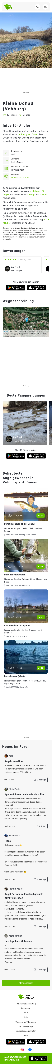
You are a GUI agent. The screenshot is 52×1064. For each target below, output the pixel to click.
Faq (26, 1035)
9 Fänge (31, 194)
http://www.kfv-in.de (20, 178)
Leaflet (5, 331)
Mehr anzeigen (26, 983)
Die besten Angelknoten (26, 1031)
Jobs (26, 1017)
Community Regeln (26, 1026)
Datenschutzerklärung (26, 1004)
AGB (26, 1013)
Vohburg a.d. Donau (28, 134)
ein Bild (43, 194)
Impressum (26, 1008)
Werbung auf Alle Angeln (26, 1022)
